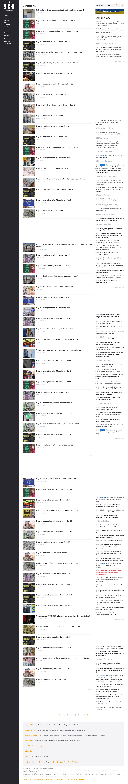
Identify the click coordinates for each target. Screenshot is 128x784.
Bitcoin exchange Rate (67, 730)
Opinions (6, 35)
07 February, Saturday (105, 44)
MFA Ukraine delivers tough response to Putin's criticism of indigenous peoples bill (109, 670)
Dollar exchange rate (44, 730)
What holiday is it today (33, 746)
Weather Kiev (72, 735)
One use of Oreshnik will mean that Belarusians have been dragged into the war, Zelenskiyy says (109, 49)
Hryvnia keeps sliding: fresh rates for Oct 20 (54, 521)
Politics (6, 22)
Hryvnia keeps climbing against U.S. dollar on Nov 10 (57, 339)
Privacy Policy (38, 779)
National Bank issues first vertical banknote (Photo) (57, 276)
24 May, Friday (102, 138)
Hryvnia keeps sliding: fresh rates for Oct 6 (53, 648)
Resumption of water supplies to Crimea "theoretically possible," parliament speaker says (109, 546)
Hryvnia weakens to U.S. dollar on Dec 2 (52, 211)
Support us (110, 11)
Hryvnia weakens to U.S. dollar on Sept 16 (53, 542)
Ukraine (6, 20)
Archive (6, 39)
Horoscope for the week (72, 740)
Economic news (30, 730)
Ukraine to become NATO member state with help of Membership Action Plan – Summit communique (109, 235)
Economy (7, 24)
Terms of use (27, 779)
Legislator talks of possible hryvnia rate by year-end (57, 563)
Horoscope (29, 741)
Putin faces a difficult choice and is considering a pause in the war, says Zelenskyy (108, 122)
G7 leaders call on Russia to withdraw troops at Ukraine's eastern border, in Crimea (109, 376)
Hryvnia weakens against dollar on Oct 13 (53, 574)
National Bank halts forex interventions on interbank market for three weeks (64, 245)
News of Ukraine (31, 725)
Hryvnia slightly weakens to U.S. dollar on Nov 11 (55, 329)
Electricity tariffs (80, 730)
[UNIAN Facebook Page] (53, 761)
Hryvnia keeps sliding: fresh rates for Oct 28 (54, 434)
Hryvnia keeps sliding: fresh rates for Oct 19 (54, 532)
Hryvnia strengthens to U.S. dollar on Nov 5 (53, 382)
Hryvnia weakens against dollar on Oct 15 (53, 553)
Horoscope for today (40, 740)
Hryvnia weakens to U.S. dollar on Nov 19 (52, 297)
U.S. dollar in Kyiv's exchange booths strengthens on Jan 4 (60, 10)
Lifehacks (28, 751)
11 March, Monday (103, 151)
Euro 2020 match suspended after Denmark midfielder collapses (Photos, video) (108, 414)
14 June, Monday (103, 224)
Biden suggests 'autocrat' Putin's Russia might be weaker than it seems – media (108, 316)
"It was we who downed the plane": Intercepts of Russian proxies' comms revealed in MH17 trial (108, 696)
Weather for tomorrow (84, 735)
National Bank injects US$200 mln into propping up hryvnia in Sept (63, 658)
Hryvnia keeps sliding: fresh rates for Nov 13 (54, 318)
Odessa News (58, 725)
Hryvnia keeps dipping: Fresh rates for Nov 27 (54, 266)
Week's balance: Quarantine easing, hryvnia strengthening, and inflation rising (108, 431)
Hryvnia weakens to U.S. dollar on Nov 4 (52, 392)
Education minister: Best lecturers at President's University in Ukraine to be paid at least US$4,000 (109, 265)
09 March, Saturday (104, 161)
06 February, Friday (104, 128)
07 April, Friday (102, 195)
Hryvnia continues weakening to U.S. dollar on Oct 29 (57, 424)
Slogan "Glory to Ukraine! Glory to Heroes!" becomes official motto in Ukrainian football (108, 572)
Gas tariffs (55, 730)
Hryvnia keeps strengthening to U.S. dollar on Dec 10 (57, 147)
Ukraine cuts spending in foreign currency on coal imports (59, 350)
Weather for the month (46, 735)
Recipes (31, 756)
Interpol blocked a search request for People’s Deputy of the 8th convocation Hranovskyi (109, 189)
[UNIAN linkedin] (61, 761)
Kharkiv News (78, 725)
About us (49, 779)
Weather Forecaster (60, 735)
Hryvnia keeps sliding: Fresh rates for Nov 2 (54, 403)
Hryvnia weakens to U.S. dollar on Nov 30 (53, 255)
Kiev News (49, 725)
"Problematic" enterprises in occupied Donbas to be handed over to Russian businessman (109, 579)
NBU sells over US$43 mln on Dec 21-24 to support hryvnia (60, 52)
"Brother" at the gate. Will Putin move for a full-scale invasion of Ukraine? (108, 565)
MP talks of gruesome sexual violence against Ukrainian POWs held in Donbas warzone (109, 602)
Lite (26, 756)
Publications (8, 33)
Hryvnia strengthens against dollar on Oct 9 (53, 605)
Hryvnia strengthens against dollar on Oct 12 (54, 595)
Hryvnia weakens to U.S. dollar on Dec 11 (52, 137)
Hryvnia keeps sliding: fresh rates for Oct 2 (53, 669)
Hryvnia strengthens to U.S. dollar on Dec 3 (53, 200)
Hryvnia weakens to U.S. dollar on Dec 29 (53, 42)
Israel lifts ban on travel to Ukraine (111, 540)
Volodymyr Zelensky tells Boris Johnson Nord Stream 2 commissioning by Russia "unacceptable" (108, 247)
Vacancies (7, 41)
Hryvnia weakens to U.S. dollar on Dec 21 (52, 116)
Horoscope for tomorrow (56, 740)
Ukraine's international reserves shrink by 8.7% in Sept (58, 626)
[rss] (75, 761)
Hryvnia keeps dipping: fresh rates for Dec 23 (54, 84)
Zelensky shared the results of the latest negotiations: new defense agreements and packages (109, 182)
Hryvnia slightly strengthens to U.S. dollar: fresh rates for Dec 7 (62, 179)
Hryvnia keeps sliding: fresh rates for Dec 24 (54, 73)
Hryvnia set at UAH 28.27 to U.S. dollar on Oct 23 (56, 479)
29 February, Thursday (105, 176)
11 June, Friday (102, 521)
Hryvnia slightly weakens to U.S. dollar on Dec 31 (56, 21)
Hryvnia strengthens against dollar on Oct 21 (54, 500)
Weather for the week (98, 735)
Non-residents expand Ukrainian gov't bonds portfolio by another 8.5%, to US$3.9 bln (109, 553)
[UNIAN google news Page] (64, 761)
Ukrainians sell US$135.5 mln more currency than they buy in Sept (63, 616)
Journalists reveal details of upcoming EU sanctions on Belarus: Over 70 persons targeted (109, 653)
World (6, 27)
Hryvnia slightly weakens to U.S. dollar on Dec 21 (56, 105)
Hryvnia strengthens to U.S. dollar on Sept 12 (54, 584)
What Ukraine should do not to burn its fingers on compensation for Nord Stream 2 (109, 499)
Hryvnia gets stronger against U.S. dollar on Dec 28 (57, 63)
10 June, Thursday (103, 659)
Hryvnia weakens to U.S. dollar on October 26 (54, 445)
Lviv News (41, 725)
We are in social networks (75, 779)
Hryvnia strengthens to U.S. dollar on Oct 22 (54, 489)
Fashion (46, 756)
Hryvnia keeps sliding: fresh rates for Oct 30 (54, 413)
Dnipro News (68, 725)
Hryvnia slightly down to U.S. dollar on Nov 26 (54, 287)
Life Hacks (39, 756)
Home (6, 15)
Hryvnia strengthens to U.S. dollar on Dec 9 (53, 158)
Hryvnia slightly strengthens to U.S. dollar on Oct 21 (57, 510)
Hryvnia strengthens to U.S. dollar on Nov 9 (53, 360)
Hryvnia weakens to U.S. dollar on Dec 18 (52, 126)
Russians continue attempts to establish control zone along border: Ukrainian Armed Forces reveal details (109, 30)
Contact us (7, 43)
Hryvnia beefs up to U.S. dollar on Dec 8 (52, 168)
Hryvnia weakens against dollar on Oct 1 (52, 679)
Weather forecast (31, 735)
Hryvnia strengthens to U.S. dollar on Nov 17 (54, 308)
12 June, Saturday (103, 403)
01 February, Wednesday (106, 205)
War (5, 18)
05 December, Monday (105, 214)
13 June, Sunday (102, 360)
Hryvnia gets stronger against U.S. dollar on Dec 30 (57, 31)
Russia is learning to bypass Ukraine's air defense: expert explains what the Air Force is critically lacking (109, 23)
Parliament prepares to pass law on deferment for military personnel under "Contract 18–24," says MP (108, 38)
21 (84, 715)
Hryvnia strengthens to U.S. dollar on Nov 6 (53, 371)
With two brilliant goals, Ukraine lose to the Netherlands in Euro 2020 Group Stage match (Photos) (109, 354)
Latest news (102, 18)
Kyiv (5, 29)
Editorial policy (59, 779)
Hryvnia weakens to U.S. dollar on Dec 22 (53, 94)
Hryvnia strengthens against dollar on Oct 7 (53, 637)
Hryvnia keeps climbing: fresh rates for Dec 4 (54, 189)
